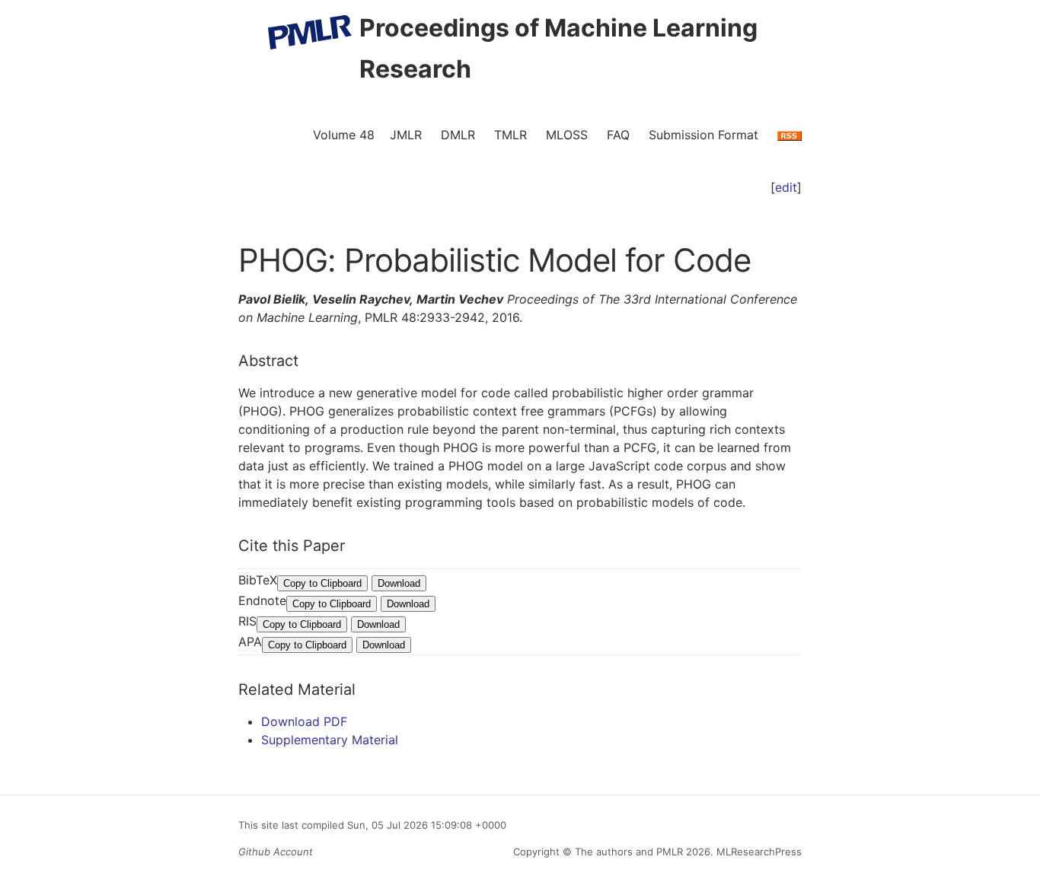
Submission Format (703, 134)
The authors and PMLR (629, 851)
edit (786, 187)
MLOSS (567, 134)
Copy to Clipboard (322, 583)
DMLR (458, 134)
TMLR (510, 134)
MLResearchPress (757, 851)
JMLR (406, 134)
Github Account (275, 851)
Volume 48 (344, 134)
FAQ (618, 134)
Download (399, 583)
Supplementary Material (329, 739)
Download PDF (304, 721)
